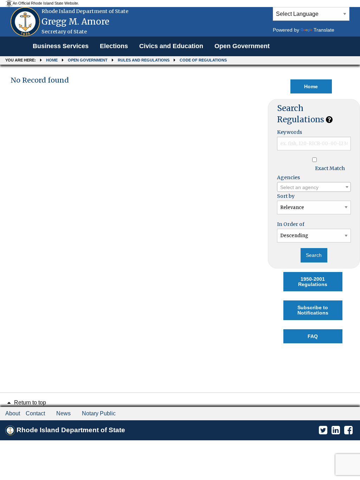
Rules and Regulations (143, 60)
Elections (114, 46)
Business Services (61, 46)
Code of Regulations (203, 60)
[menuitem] (60, 46)
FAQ (313, 336)
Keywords (289, 132)
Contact (35, 413)
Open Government (242, 46)
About (12, 413)
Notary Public (99, 413)
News (63, 413)
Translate (324, 30)
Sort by (286, 196)
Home (52, 60)
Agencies (288, 177)
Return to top (29, 403)
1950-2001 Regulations (312, 281)
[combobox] (314, 187)
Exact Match (330, 168)
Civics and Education (171, 46)
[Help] (329, 119)
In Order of (290, 224)
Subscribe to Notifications (312, 310)
